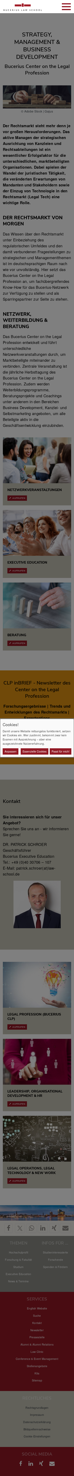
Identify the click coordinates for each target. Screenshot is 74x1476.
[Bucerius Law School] (23, 6)
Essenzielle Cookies (34, 751)
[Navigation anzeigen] (66, 6)
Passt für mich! (60, 751)
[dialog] (37, 738)
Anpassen (11, 751)
